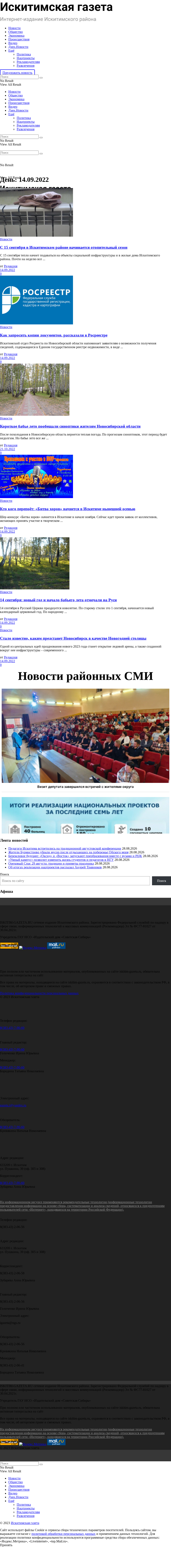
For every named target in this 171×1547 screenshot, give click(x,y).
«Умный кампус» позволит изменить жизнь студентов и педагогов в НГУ (61, 859)
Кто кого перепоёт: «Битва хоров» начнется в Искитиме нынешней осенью (67, 509)
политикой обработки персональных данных (63, 1534)
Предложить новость (17, 72)
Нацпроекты (26, 58)
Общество (15, 32)
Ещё (11, 50)
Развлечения (25, 65)
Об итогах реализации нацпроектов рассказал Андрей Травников (55, 867)
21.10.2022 (7, 449)
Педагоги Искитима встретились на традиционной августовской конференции (64, 848)
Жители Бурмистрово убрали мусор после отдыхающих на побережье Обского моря (68, 852)
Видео (12, 43)
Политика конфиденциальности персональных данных (39, 993)
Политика (24, 54)
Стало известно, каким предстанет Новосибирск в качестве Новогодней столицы (73, 638)
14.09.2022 (7, 270)
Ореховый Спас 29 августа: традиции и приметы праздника (51, 863)
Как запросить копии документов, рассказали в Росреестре (53, 335)
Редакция (10, 266)
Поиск (4, 874)
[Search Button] (41, 77)
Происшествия (18, 39)
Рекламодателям (28, 62)
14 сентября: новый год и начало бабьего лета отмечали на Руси (58, 600)
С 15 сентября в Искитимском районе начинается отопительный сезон (63, 247)
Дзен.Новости (18, 47)
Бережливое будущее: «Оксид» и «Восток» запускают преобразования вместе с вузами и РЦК (75, 856)
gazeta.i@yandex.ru (13, 1105)
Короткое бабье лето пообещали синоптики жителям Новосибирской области (70, 426)
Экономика (16, 35)
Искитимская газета (25, 1523)
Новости (14, 28)
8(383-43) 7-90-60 (12, 1028)
